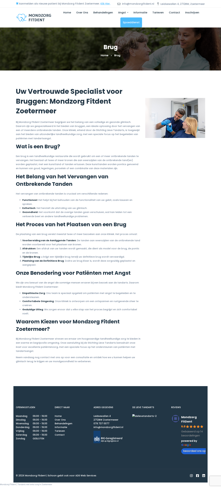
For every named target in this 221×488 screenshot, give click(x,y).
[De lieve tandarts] (149, 416)
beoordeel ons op (194, 451)
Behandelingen (63, 423)
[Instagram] (191, 475)
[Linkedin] (203, 475)
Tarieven (60, 431)
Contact (60, 434)
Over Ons (60, 419)
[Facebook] (197, 475)
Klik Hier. (105, 3)
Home (104, 55)
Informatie (61, 427)
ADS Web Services (85, 475)
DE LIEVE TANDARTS (143, 407)
